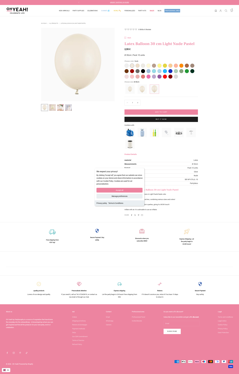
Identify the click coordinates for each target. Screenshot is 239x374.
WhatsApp (109, 321)
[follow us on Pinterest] (20, 353)
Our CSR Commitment (80, 336)
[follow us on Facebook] (7, 353)
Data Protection (223, 332)
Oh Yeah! (44, 23)
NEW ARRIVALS (64, 11)
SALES (152, 11)
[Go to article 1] (44, 107)
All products (53, 23)
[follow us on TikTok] (26, 353)
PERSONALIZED (129, 11)
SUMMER (105, 11)
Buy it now (161, 119)
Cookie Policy (222, 325)
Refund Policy (77, 344)
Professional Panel (138, 317)
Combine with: (129, 125)
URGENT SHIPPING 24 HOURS (119, 2)
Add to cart (161, 112)
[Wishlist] (216, 11)
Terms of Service (78, 340)
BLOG (159, 11)
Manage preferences (119, 196)
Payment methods (78, 329)
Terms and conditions (225, 317)
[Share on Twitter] (135, 215)
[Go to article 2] (52, 107)
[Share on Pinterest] (139, 215)
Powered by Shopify (26, 364)
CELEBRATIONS (92, 11)
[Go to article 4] (68, 107)
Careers (108, 325)
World (117, 11)
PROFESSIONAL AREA (172, 11)
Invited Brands (137, 321)
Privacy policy (101, 203)
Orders (74, 317)
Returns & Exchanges (79, 325)
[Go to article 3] (60, 107)
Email (108, 317)
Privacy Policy (223, 329)
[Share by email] (142, 215)
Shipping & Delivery (79, 321)
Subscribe (172, 331)
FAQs (74, 332)
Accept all (119, 190)
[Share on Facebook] (132, 215)
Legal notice (222, 321)
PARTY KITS (142, 11)
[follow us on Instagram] (13, 353)
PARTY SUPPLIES (78, 11)
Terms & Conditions (115, 203)
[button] (127, 38)
